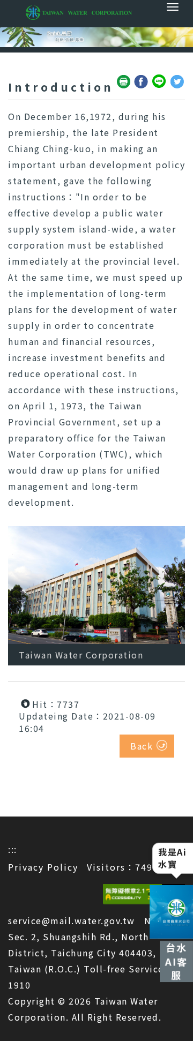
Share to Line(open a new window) (159, 81)
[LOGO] (96, 12)
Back (141, 745)
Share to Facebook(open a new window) (141, 81)
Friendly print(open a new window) (123, 81)
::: (12, 849)
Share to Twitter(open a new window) (177, 81)
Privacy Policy (43, 866)
